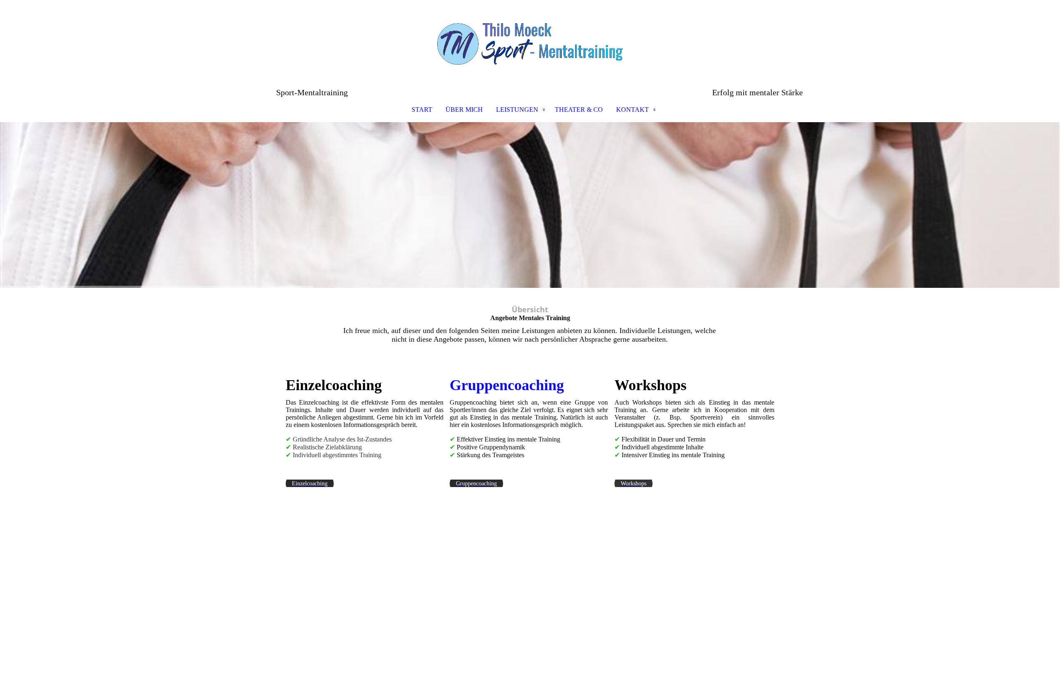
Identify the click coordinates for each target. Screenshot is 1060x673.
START (422, 109)
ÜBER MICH (464, 109)
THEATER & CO (579, 109)
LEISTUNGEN (517, 109)
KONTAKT (632, 109)
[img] (530, 43)
